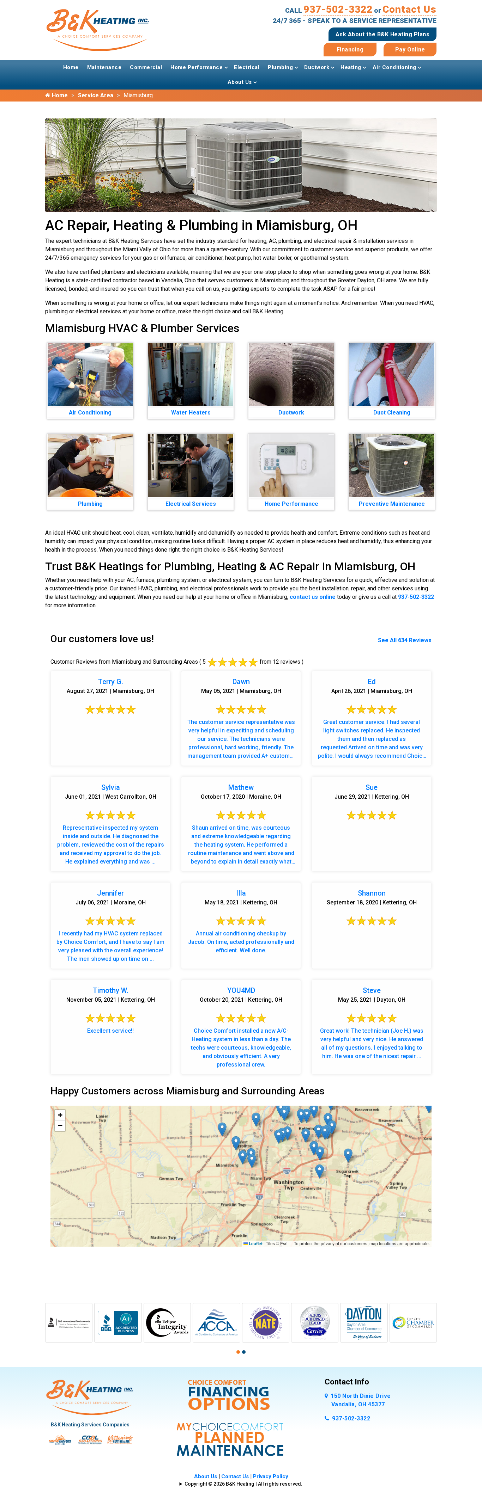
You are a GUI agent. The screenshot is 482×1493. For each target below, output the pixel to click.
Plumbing (280, 67)
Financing (350, 49)
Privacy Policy (270, 1476)
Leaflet (255, 1243)
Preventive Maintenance (392, 503)
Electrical (246, 67)
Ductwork (316, 67)
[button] (331, 1127)
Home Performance (196, 67)
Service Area (95, 95)
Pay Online (410, 49)
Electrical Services (190, 503)
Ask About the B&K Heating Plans (383, 34)
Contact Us (409, 9)
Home (71, 67)
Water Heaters (191, 412)
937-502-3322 (338, 9)
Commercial (146, 67)
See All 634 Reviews (405, 640)
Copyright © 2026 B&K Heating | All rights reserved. (243, 1484)
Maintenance (104, 67)
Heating (351, 67)
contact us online (313, 597)
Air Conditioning (394, 67)
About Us (240, 82)
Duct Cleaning (391, 412)
